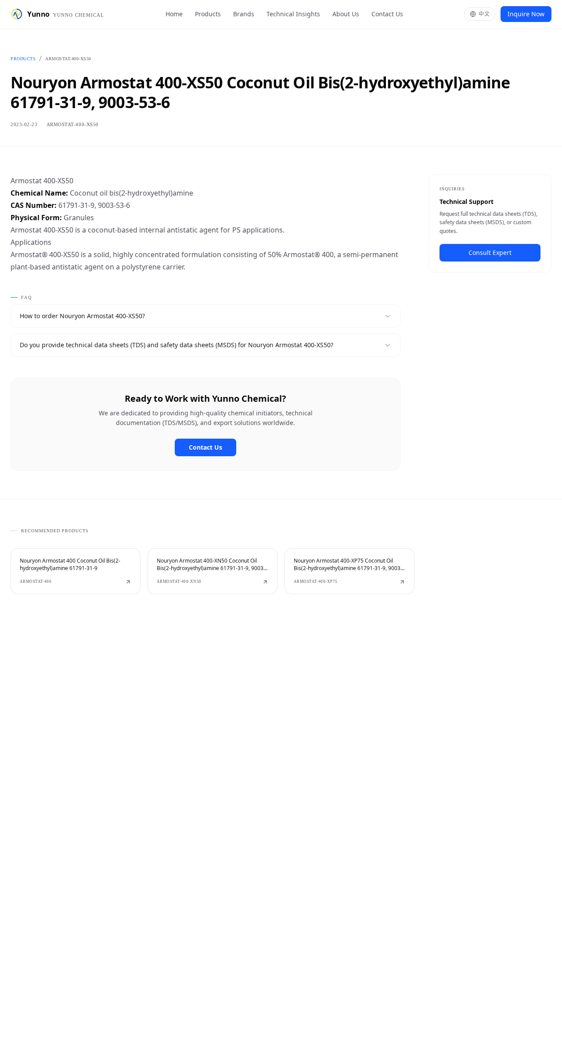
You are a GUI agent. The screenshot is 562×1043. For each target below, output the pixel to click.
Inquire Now (526, 14)
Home (174, 14)
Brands (243, 14)
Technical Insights (293, 14)
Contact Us (387, 14)
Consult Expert (490, 252)
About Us (345, 14)
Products (208, 14)
